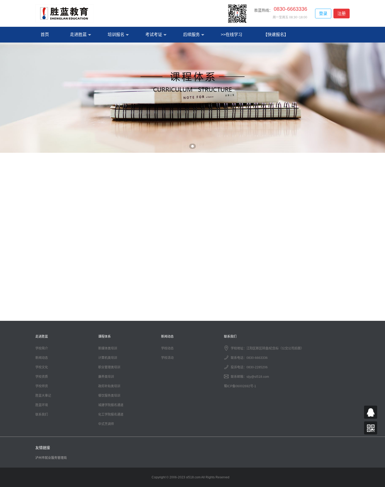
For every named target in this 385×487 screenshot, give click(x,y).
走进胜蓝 (78, 34)
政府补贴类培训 (109, 386)
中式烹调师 (106, 424)
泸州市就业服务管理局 (51, 458)
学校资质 (41, 377)
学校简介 (41, 348)
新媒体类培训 (107, 348)
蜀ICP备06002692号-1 (240, 386)
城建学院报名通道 (110, 405)
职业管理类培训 (109, 367)
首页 (45, 34)
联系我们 (41, 414)
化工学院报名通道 (110, 414)
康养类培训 (106, 377)
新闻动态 (41, 358)
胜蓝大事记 (43, 395)
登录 (323, 13)
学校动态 (167, 348)
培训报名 (116, 34)
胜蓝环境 (41, 405)
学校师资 (41, 386)
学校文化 (41, 367)
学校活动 (167, 358)
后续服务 (191, 34)
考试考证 (153, 34)
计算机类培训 (107, 358)
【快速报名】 (275, 34)
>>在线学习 (231, 34)
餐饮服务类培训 (109, 395)
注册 (341, 13)
